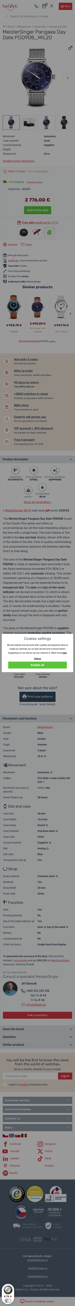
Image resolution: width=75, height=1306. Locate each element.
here (64, 653)
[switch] (8, 1301)
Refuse (37, 658)
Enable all (37, 665)
